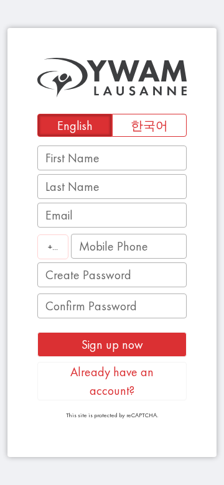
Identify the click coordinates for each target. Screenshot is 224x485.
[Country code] (52, 246)
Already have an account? (112, 381)
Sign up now (112, 344)
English (75, 126)
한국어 (149, 126)
